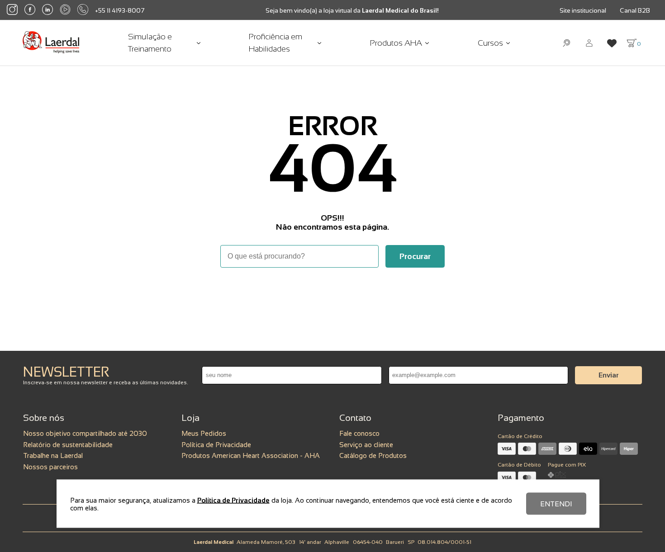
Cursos (490, 42)
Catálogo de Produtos (373, 455)
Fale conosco (359, 433)
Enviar (608, 375)
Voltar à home (332, 292)
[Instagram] (12, 10)
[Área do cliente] (589, 43)
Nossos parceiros (50, 467)
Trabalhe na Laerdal (53, 455)
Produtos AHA (396, 42)
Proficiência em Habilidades (275, 42)
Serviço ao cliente (366, 444)
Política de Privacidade (216, 444)
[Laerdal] (51, 43)
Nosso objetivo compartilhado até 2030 (85, 433)
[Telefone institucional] (82, 10)
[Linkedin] (47, 10)
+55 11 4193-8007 (120, 10)
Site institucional (583, 10)
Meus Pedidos (203, 433)
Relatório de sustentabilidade (68, 444)
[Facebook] (29, 10)
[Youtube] (65, 10)
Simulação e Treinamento (150, 42)
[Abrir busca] (567, 43)
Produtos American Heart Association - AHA (250, 455)
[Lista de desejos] (612, 43)
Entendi (556, 504)
